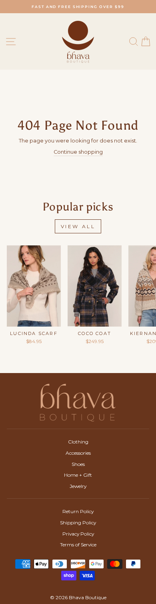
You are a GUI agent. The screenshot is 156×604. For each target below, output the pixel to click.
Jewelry (78, 486)
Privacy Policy (78, 534)
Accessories (78, 453)
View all (78, 226)
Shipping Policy (78, 523)
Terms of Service (78, 545)
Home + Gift (78, 475)
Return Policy (78, 511)
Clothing (78, 442)
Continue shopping (78, 152)
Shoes (78, 464)
